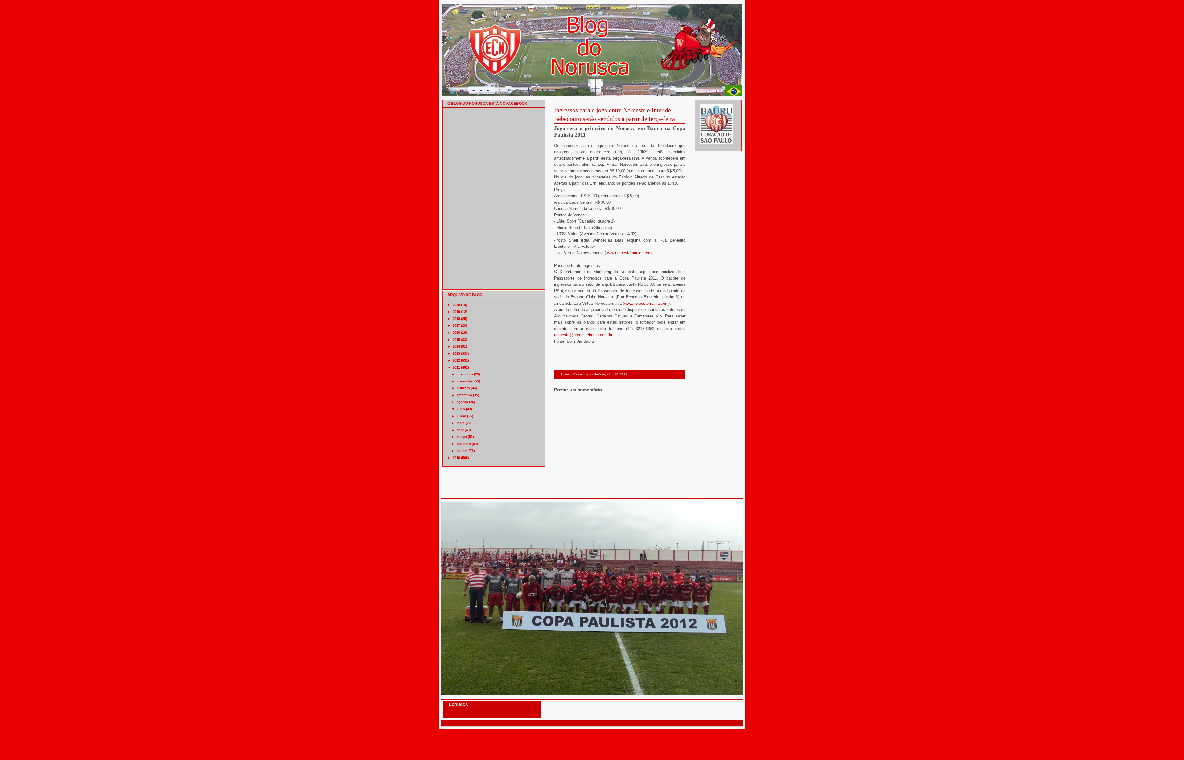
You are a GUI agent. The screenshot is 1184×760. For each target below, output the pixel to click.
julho (461, 409)
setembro (464, 395)
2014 (456, 346)
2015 (456, 339)
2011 (456, 367)
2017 (456, 325)
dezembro (465, 374)
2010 (456, 458)
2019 (456, 311)
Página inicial (620, 486)
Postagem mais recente (571, 486)
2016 (456, 332)
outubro (463, 388)
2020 (456, 305)
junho (461, 416)
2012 (456, 360)
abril (460, 430)
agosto (462, 402)
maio (461, 423)
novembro (465, 381)
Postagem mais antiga (669, 486)
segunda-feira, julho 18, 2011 (606, 374)
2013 (456, 353)
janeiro (462, 450)
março (462, 437)
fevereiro (464, 444)
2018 (456, 319)
